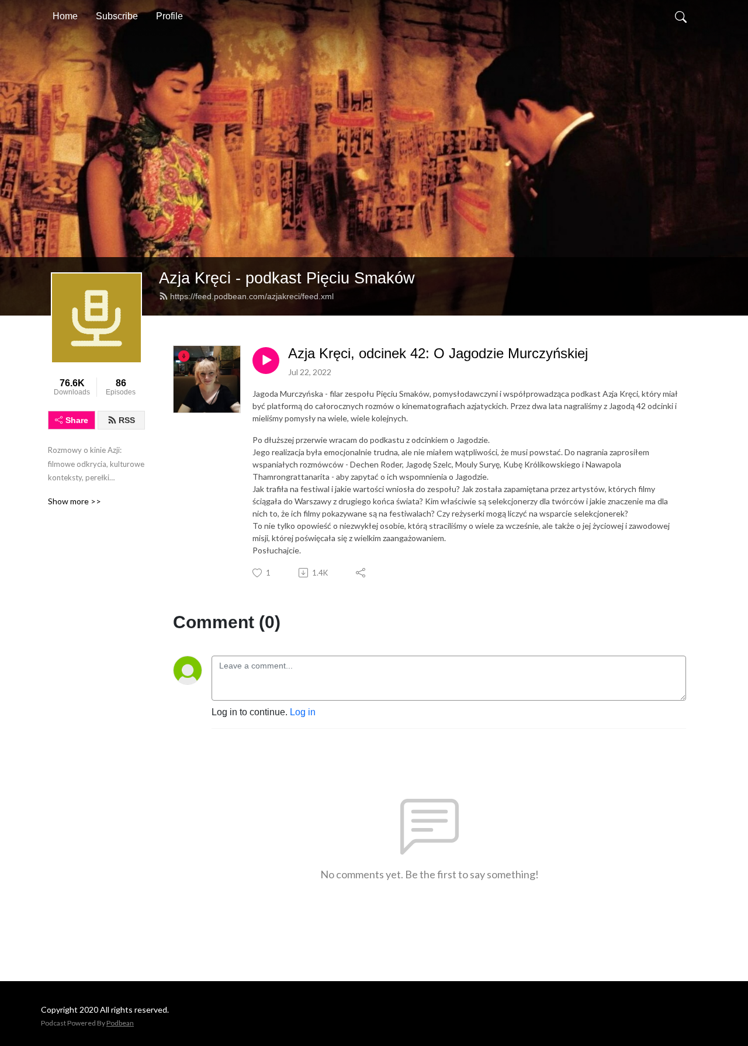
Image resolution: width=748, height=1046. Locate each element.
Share (76, 420)
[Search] (680, 16)
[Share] (361, 573)
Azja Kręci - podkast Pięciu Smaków (287, 278)
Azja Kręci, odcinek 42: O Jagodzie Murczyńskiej (438, 353)
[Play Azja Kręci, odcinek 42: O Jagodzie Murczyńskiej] (265, 360)
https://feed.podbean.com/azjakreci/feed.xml (252, 296)
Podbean (120, 1023)
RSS (127, 420)
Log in (303, 712)
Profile (169, 16)
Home (65, 16)
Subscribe (117, 16)
